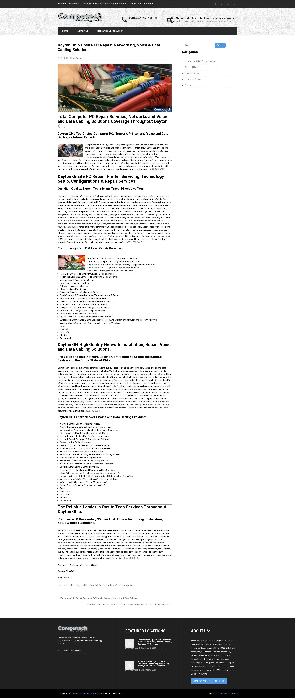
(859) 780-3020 (157, 169)
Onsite (118, 585)
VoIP (86, 404)
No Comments (79, 58)
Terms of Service (193, 79)
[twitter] (221, 4)
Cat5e (113, 386)
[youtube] (228, 4)
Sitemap (189, 85)
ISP (61, 433)
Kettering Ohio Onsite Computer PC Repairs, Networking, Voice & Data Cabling (97, 598)
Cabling (85, 585)
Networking (108, 585)
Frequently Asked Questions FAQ (200, 61)
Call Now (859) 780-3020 (209, 681)
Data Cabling (96, 585)
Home (65, 31)
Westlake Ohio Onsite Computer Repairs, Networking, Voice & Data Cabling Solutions (129, 604)
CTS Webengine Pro (227, 693)
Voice (132, 585)
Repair (126, 585)
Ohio (95, 150)
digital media (87, 401)
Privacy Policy (192, 73)
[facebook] (215, 4)
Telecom (64, 442)
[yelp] (234, 4)
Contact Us (82, 31)
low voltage (158, 374)
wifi (155, 380)
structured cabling (137, 389)
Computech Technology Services (87, 693)
